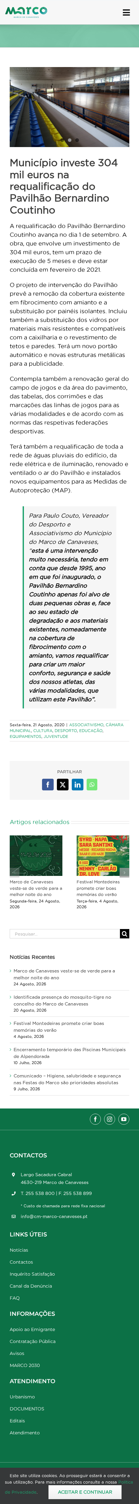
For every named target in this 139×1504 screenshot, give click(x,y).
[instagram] (109, 1119)
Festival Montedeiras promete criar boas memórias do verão (98, 888)
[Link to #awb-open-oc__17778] (126, 12)
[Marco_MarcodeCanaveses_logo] (26, 9)
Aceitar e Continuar (85, 1492)
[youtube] (123, 1119)
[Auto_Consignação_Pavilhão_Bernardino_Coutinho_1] (69, 107)
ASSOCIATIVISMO (86, 725)
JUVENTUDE (56, 736)
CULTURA (42, 731)
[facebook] (95, 1119)
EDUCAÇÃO (90, 731)
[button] (14, 873)
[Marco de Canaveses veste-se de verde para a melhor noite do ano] (36, 855)
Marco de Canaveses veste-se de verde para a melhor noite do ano (36, 888)
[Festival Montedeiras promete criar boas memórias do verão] (103, 855)
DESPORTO (66, 731)
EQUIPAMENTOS (25, 736)
